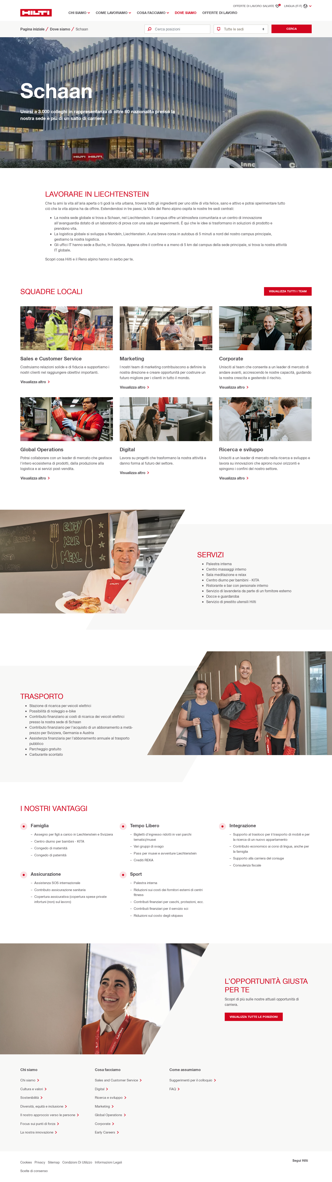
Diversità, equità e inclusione (41, 1106)
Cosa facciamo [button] (151, 12)
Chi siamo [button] (77, 12)
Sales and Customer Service (116, 1080)
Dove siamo (185, 12)
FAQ (172, 1089)
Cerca (291, 29)
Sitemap (54, 1162)
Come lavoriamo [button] (112, 12)
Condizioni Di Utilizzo (77, 1162)
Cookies (26, 1162)
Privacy (40, 1162)
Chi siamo (27, 1080)
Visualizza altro (33, 381)
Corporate (102, 1123)
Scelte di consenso (34, 1171)
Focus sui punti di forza (37, 1123)
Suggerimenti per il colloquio (190, 1080)
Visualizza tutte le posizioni (254, 1017)
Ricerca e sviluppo (109, 1097)
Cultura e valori (31, 1089)
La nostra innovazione (36, 1132)
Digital (99, 1089)
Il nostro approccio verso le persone (47, 1115)
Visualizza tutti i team (288, 291)
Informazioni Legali (108, 1162)
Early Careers (105, 1132)
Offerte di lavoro (219, 12)
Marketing (102, 1106)
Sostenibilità (29, 1097)
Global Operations (108, 1115)
